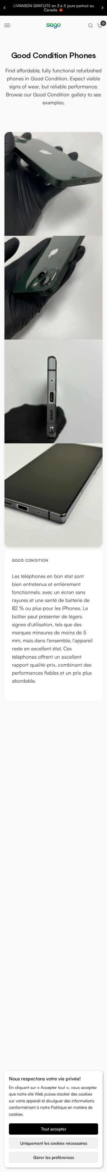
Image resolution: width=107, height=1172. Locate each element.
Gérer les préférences (53, 1157)
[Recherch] (90, 25)
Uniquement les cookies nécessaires (53, 1143)
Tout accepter (53, 1128)
